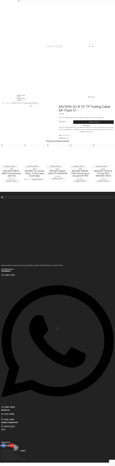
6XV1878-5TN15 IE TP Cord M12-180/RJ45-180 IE (103, 173)
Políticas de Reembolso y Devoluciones (13, 459)
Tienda (19, 97)
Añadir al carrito (94, 122)
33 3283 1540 (8, 275)
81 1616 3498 (7, 414)
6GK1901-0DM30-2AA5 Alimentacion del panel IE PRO (80, 173)
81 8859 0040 (8, 426)
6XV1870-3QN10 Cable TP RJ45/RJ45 (57, 172)
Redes (8, 103)
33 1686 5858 (8, 407)
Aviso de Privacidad (7, 453)
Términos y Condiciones (8, 455)
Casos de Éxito (21, 98)
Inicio (3, 103)
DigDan (23, 450)
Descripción (86, 125)
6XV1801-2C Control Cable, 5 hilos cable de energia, (34, 173)
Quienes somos (21, 95)
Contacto (19, 100)
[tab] (86, 125)
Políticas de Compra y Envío (10, 457)
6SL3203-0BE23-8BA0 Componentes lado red (11, 173)
